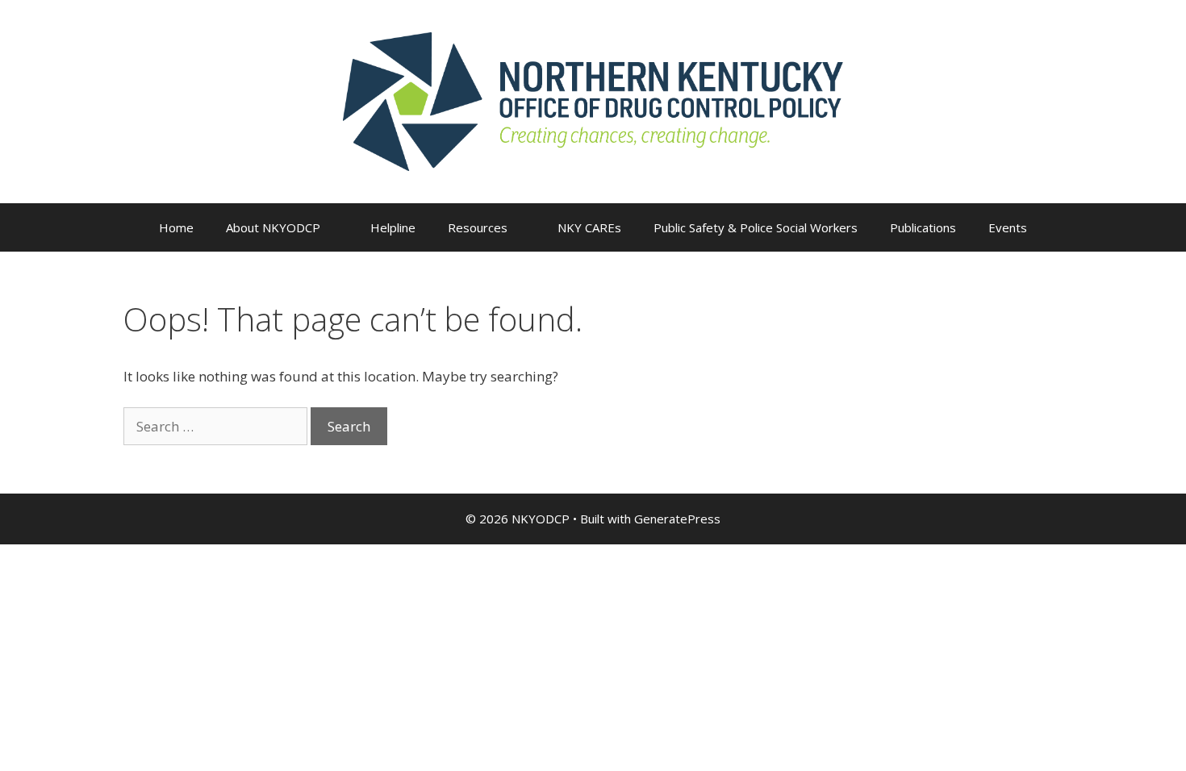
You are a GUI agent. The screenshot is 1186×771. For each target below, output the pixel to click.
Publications (923, 227)
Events (1007, 227)
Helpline (393, 227)
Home (176, 227)
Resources (477, 227)
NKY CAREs (589, 227)
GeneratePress (677, 519)
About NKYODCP (273, 227)
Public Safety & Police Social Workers (756, 227)
